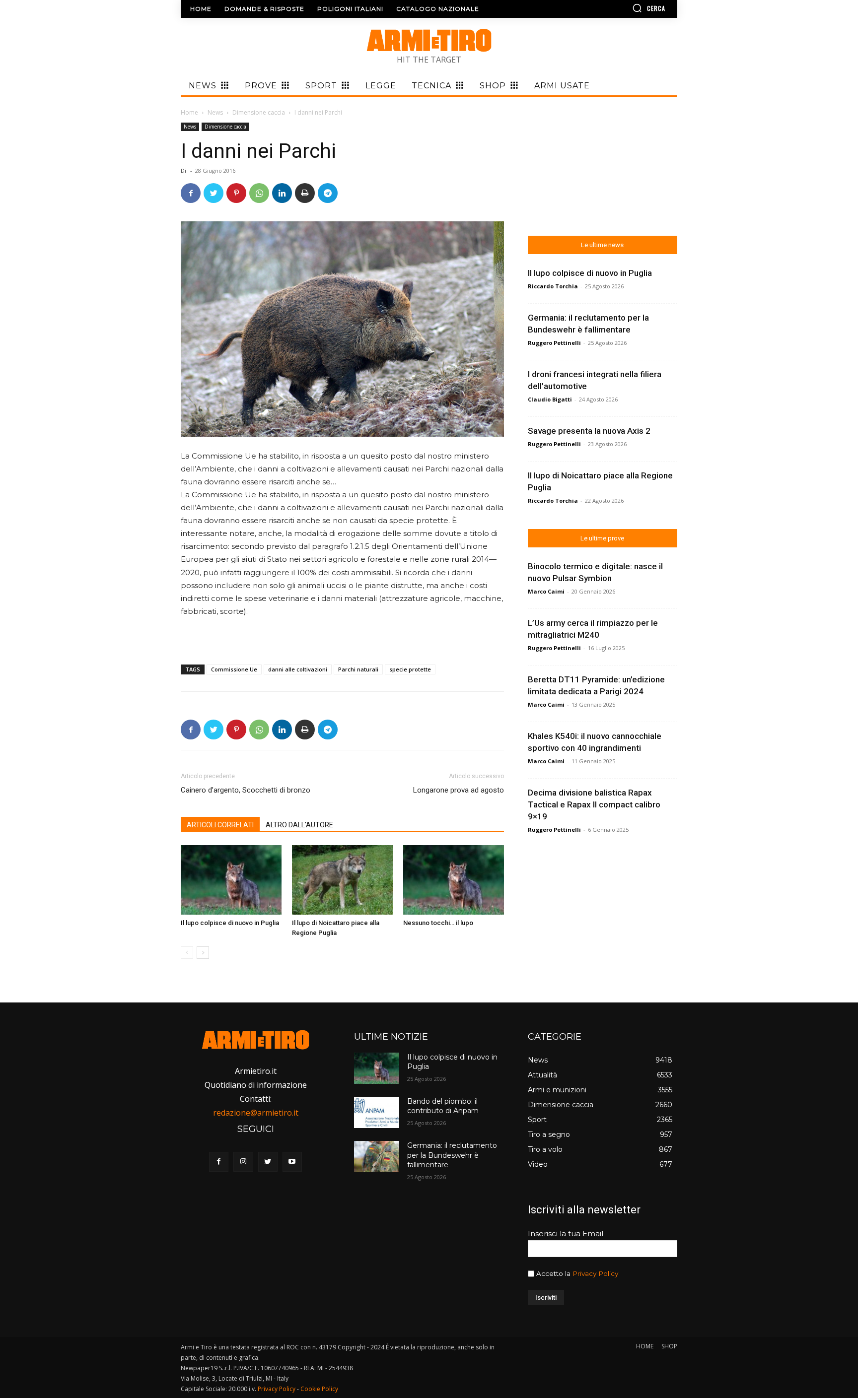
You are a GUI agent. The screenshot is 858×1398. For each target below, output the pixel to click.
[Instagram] (243, 1161)
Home (189, 112)
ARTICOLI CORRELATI (220, 825)
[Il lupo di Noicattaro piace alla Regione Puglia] (342, 880)
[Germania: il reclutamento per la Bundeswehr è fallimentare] (376, 1156)
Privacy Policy (595, 1273)
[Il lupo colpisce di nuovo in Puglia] (231, 880)
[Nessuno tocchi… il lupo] (453, 880)
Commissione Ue (234, 669)
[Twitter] (213, 193)
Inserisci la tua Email (565, 1233)
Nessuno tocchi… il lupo (438, 923)
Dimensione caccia (258, 112)
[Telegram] (328, 193)
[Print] (305, 193)
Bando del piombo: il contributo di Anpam (443, 1106)
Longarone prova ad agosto (458, 790)
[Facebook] (191, 193)
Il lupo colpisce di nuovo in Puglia (230, 923)
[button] (620, 8)
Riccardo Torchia (553, 286)
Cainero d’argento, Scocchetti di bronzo (245, 790)
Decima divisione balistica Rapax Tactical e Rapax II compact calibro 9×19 (594, 804)
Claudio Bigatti (550, 399)
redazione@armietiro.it (255, 1112)
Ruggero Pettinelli (554, 342)
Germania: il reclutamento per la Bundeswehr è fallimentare (452, 1155)
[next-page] (203, 952)
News (215, 112)
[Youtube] (292, 1161)
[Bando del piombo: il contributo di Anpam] (376, 1112)
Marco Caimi (546, 591)
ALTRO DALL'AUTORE (299, 825)
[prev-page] (187, 952)
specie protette (410, 669)
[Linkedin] (282, 193)
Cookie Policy (319, 1389)
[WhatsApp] (259, 193)
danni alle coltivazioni (297, 669)
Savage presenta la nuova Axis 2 (589, 431)
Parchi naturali (358, 669)
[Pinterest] (236, 193)
